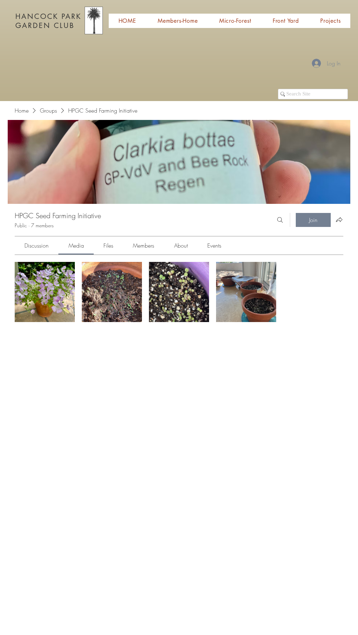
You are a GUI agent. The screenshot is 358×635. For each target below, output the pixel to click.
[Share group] (339, 219)
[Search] (280, 220)
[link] (36, 245)
